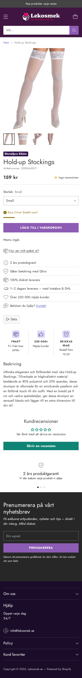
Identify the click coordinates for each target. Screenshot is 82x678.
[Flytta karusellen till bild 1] (38, 487)
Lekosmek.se (35, 669)
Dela (14, 319)
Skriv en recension (41, 445)
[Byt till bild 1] (9, 139)
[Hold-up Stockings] (41, 89)
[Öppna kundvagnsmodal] (75, 16)
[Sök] (74, 30)
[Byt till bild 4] (50, 139)
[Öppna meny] (5, 16)
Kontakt (41, 305)
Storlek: (12, 192)
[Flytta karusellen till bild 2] (41, 487)
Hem (6, 43)
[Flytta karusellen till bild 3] (44, 487)
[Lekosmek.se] (41, 16)
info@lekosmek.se (22, 630)
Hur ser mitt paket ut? (24, 250)
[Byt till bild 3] (36, 139)
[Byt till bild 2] (23, 139)
